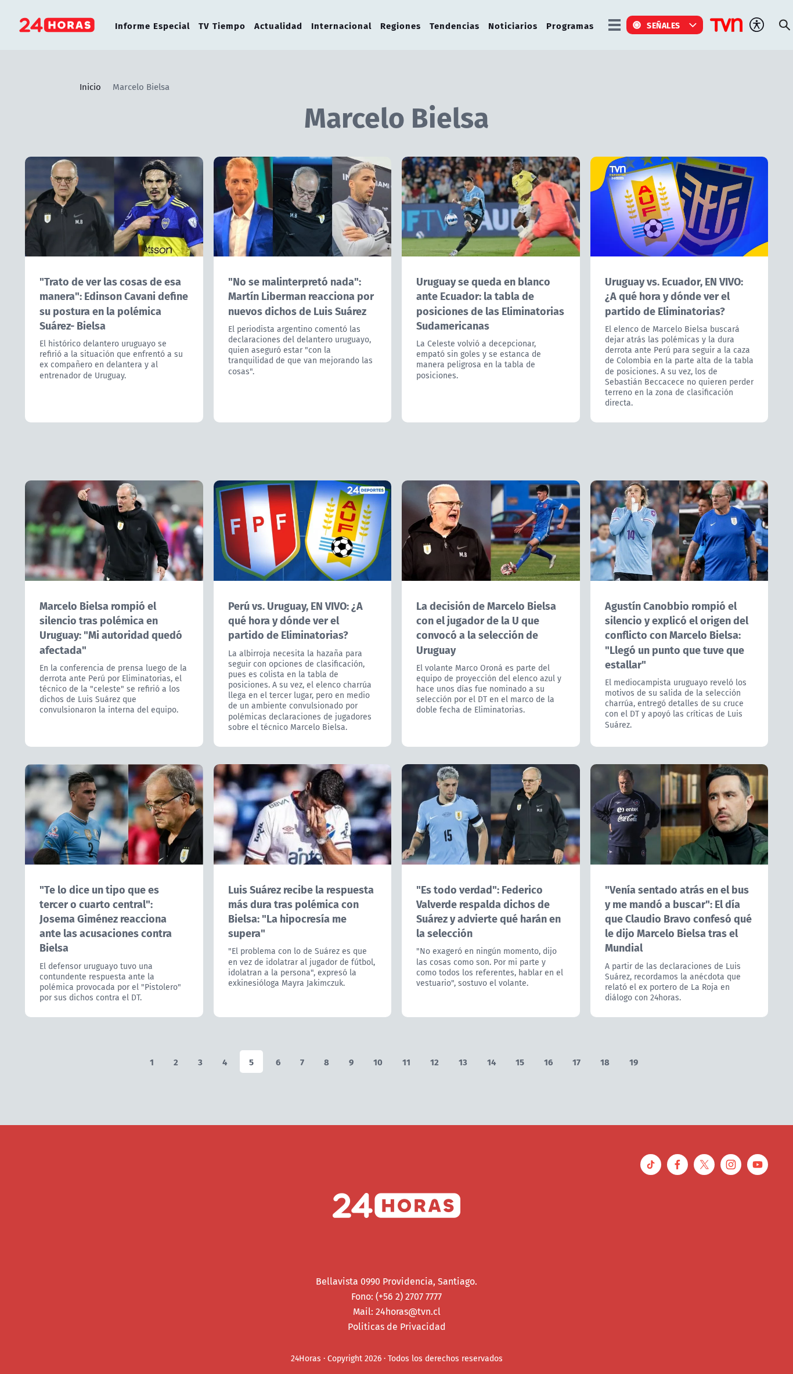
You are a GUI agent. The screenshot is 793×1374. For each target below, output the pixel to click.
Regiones (400, 25)
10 (378, 1061)
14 (491, 1061)
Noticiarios (513, 25)
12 (434, 1061)
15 (520, 1061)
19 (633, 1061)
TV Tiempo (222, 25)
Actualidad (278, 25)
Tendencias (455, 25)
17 (576, 1061)
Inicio (90, 86)
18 (605, 1061)
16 (548, 1061)
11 (406, 1061)
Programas (570, 25)
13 (463, 1061)
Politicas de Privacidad (397, 1326)
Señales (663, 25)
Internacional (341, 25)
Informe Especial (152, 25)
